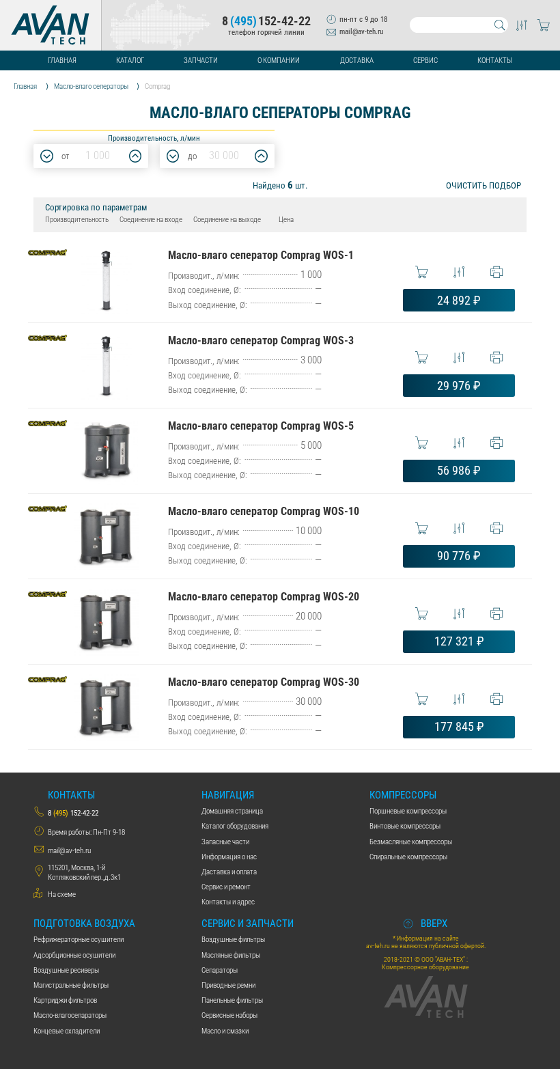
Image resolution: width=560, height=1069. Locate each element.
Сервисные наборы (229, 1015)
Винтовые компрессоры (404, 826)
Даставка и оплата (229, 871)
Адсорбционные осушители (74, 955)
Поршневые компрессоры (408, 811)
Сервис (425, 60)
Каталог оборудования (234, 826)
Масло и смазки (225, 1031)
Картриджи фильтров (65, 1000)
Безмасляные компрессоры (410, 841)
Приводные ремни (228, 985)
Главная (62, 60)
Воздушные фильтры (233, 939)
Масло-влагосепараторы (70, 1015)
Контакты (494, 60)
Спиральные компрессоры (408, 856)
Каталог (130, 60)
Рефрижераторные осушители (78, 939)
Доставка (357, 60)
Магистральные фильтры (71, 985)
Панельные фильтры (232, 1000)
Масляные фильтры (230, 955)
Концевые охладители (66, 1031)
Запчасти (201, 60)
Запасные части (225, 841)
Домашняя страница (232, 811)
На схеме (62, 894)
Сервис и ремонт (226, 886)
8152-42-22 (266, 21)
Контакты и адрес (228, 901)
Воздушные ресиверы (66, 970)
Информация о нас (229, 856)
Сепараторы (219, 970)
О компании (278, 60)
